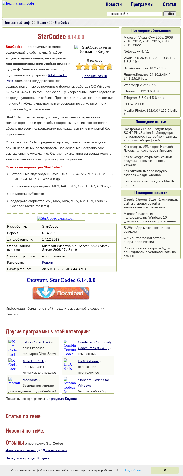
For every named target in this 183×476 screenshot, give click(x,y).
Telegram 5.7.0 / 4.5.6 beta (144, 98)
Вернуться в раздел (28, 458)
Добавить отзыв (94, 76)
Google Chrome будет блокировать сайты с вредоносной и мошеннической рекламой (151, 203)
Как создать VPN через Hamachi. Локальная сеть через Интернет (149, 148)
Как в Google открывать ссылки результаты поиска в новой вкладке (148, 160)
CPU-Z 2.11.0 (134, 104)
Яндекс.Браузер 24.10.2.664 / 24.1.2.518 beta (147, 76)
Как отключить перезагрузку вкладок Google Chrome (145, 173)
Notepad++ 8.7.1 (136, 51)
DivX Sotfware (88, 361)
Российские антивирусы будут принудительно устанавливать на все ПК (150, 252)
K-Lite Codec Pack (37, 342)
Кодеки (47, 262)
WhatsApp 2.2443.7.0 (140, 85)
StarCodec (62, 23)
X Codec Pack (33, 361)
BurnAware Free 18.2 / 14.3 (145, 68)
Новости (114, 5)
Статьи (169, 5)
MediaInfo (30, 380)
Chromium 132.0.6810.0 (142, 91)
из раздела (62, 399)
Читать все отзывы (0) (23, 450)
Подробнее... (133, 470)
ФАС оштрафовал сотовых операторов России (144, 240)
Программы (142, 5)
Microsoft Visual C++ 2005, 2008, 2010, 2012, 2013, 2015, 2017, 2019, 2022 (149, 41)
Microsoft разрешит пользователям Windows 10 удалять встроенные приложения (150, 217)
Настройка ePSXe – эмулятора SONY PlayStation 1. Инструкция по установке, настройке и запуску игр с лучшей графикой (150, 134)
